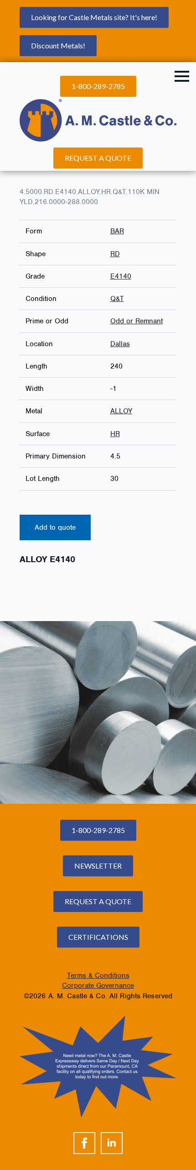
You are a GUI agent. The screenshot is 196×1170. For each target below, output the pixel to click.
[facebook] (84, 1143)
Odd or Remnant (136, 321)
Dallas (120, 343)
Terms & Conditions (98, 975)
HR (115, 433)
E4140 (120, 276)
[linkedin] (112, 1143)
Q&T (117, 298)
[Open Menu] (182, 76)
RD (115, 253)
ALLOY (121, 411)
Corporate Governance (98, 985)
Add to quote (55, 527)
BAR (117, 231)
